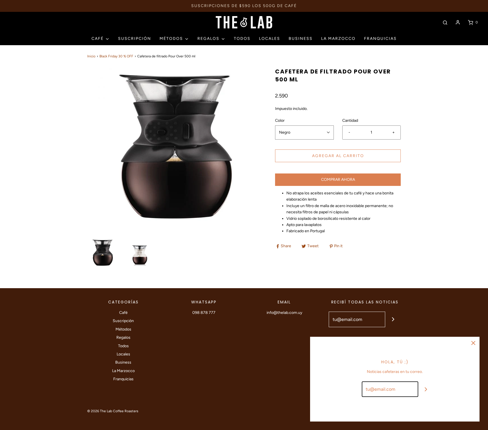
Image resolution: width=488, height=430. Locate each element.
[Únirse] (393, 319)
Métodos (123, 329)
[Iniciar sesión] (457, 22)
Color (280, 120)
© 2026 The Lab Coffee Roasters (112, 411)
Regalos (123, 337)
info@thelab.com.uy (284, 312)
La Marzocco (338, 38)
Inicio (91, 56)
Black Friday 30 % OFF (116, 56)
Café (123, 312)
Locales (269, 38)
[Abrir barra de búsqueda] (445, 22)
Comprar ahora (338, 179)
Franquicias (380, 38)
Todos (242, 38)
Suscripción (134, 38)
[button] (103, 252)
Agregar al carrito (338, 155)
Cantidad (350, 120)
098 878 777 (203, 312)
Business (301, 38)
